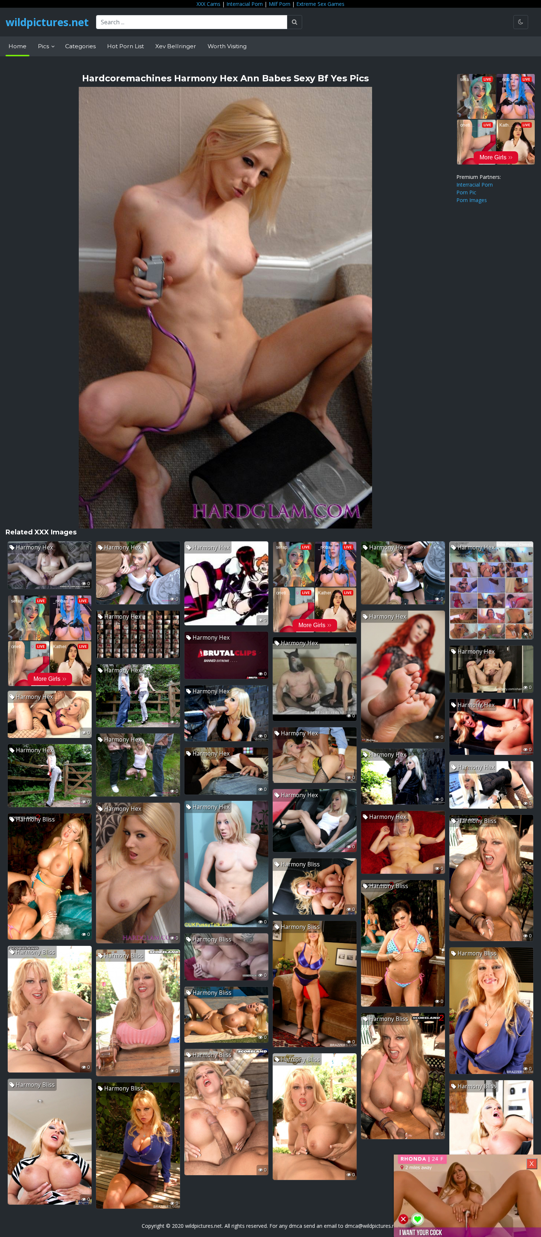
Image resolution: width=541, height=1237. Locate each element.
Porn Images (471, 200)
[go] (294, 22)
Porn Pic (466, 192)
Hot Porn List (125, 46)
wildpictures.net (47, 22)
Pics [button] (44, 46)
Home (17, 46)
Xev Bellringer (175, 46)
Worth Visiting (227, 46)
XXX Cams (208, 3)
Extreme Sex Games (320, 3)
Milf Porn (279, 3)
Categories (80, 46)
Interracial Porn (244, 3)
